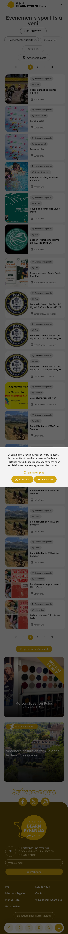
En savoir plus (36, 472)
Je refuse (24, 479)
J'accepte (47, 479)
